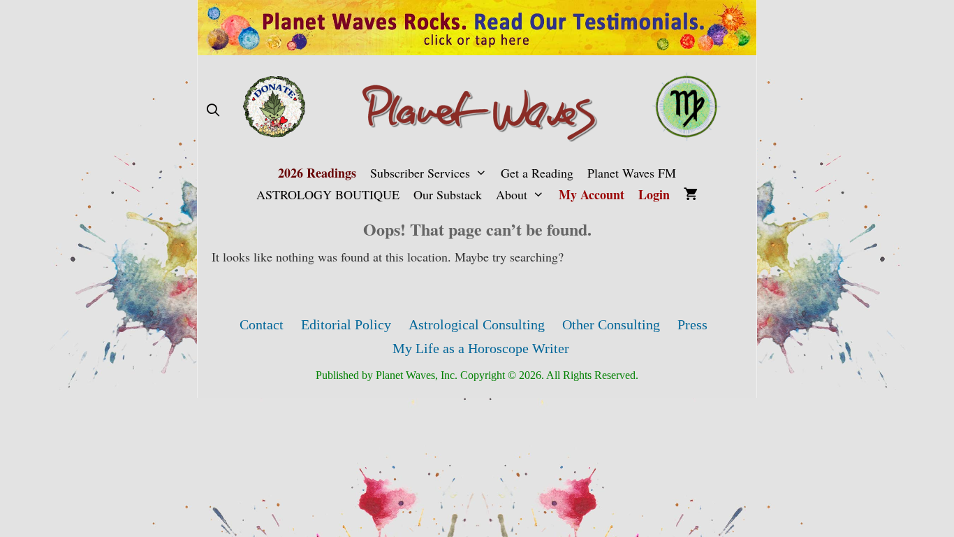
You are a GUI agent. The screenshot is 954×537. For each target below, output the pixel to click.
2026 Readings (317, 173)
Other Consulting (611, 324)
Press (692, 324)
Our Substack (447, 194)
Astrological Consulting (477, 324)
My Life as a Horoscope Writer (480, 348)
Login (654, 194)
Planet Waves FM (631, 172)
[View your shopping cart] (691, 195)
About (511, 194)
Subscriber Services (420, 172)
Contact (262, 324)
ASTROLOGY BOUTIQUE (327, 194)
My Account (591, 194)
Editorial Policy (346, 324)
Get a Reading (537, 172)
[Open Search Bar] (213, 110)
